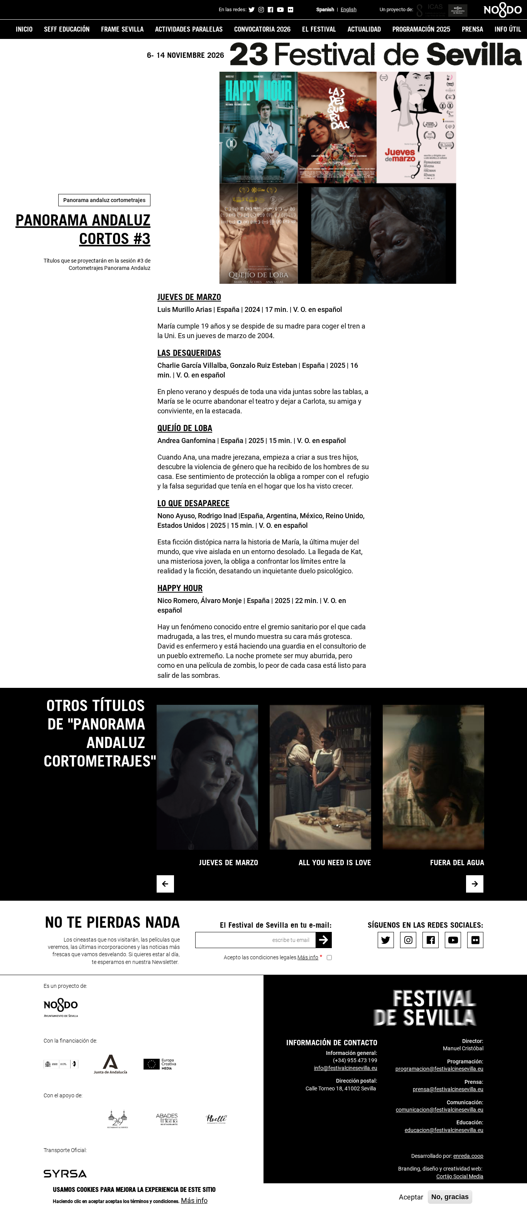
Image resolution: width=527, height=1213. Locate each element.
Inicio (24, 29)
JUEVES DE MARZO (228, 862)
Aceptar (411, 1197)
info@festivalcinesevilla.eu (345, 1068)
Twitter (251, 10)
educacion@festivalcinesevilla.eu (444, 1130)
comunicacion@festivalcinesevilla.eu (439, 1110)
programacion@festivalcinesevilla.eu (439, 1069)
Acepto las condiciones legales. (271, 957)
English (348, 9)
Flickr (290, 10)
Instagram (261, 10)
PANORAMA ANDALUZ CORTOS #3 (82, 228)
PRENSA (472, 29)
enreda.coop (468, 1156)
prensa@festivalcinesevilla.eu (448, 1089)
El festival (319, 29)
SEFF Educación (67, 29)
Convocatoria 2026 (262, 29)
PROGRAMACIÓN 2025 (421, 29)
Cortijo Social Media (459, 1176)
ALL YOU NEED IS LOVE (335, 862)
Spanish (325, 9)
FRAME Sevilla (122, 29)
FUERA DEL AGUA (457, 862)
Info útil (508, 29)
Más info (307, 957)
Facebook (270, 10)
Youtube (280, 10)
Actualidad (364, 29)
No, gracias (450, 1197)
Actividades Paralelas (189, 29)
